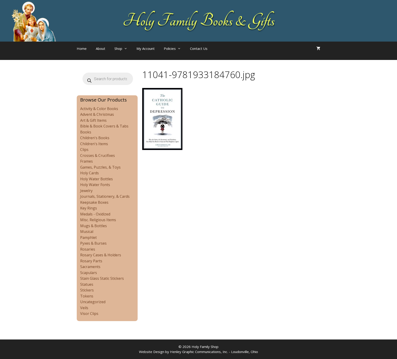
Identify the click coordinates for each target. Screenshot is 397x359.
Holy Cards (89, 172)
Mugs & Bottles (93, 225)
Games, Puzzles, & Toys (100, 167)
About (100, 48)
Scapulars (88, 272)
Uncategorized (92, 301)
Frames (86, 161)
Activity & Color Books (99, 108)
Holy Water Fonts (95, 184)
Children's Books (94, 137)
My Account (145, 48)
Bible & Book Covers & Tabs (104, 126)
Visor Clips (89, 313)
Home (82, 48)
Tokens (86, 296)
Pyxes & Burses (93, 243)
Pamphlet (88, 237)
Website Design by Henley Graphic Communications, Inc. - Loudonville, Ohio (198, 351)
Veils (84, 307)
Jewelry (86, 190)
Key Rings (88, 208)
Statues (86, 284)
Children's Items (94, 143)
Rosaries (87, 249)
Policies (170, 48)
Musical (86, 231)
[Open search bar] (221, 53)
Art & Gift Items (93, 120)
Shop (118, 48)
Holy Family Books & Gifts (199, 20)
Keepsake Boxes (94, 202)
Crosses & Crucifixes (97, 155)
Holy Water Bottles (96, 178)
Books (85, 132)
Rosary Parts (91, 260)
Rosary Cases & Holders (100, 254)
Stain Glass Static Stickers (102, 278)
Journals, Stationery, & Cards (105, 196)
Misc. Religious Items (98, 219)
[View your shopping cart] (318, 48)
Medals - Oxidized (95, 214)
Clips (84, 149)
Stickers (87, 290)
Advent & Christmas (97, 114)
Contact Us (198, 48)
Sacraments (90, 266)
